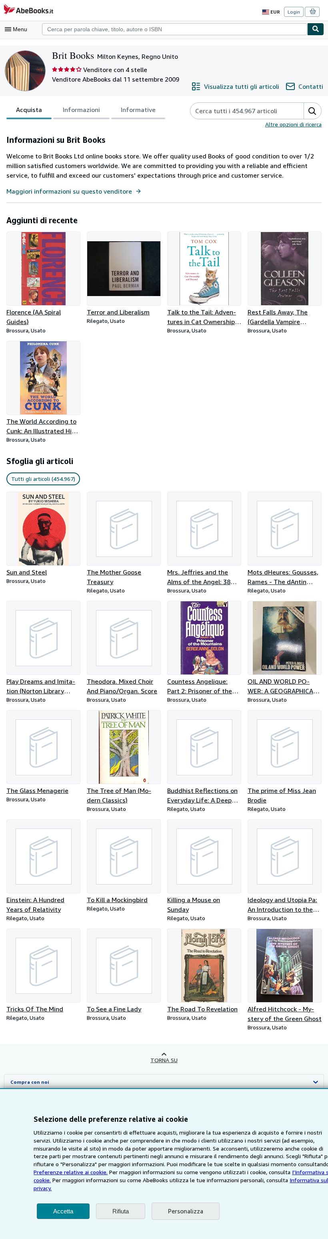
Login (294, 12)
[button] (312, 111)
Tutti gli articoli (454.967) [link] (43, 478)
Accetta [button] (63, 1211)
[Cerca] (316, 29)
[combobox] (174, 29)
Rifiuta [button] (120, 1211)
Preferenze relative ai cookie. (71, 1172)
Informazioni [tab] (81, 110)
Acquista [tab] (29, 110)
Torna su (164, 1060)
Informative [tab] (138, 110)
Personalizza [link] (185, 1211)
